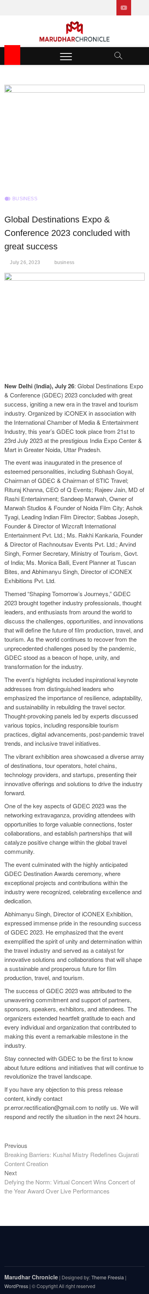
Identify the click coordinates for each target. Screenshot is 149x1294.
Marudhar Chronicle (31, 1277)
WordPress (16, 1286)
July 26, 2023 (25, 262)
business (64, 262)
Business (24, 198)
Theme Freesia (107, 1277)
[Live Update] (123, 7)
